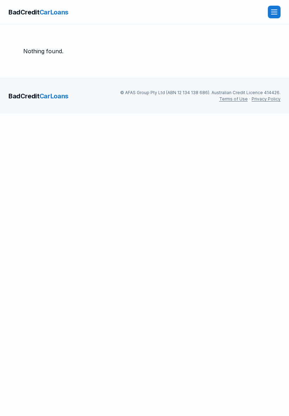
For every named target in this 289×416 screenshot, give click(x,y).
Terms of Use (233, 99)
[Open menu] (274, 12)
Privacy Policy (266, 99)
